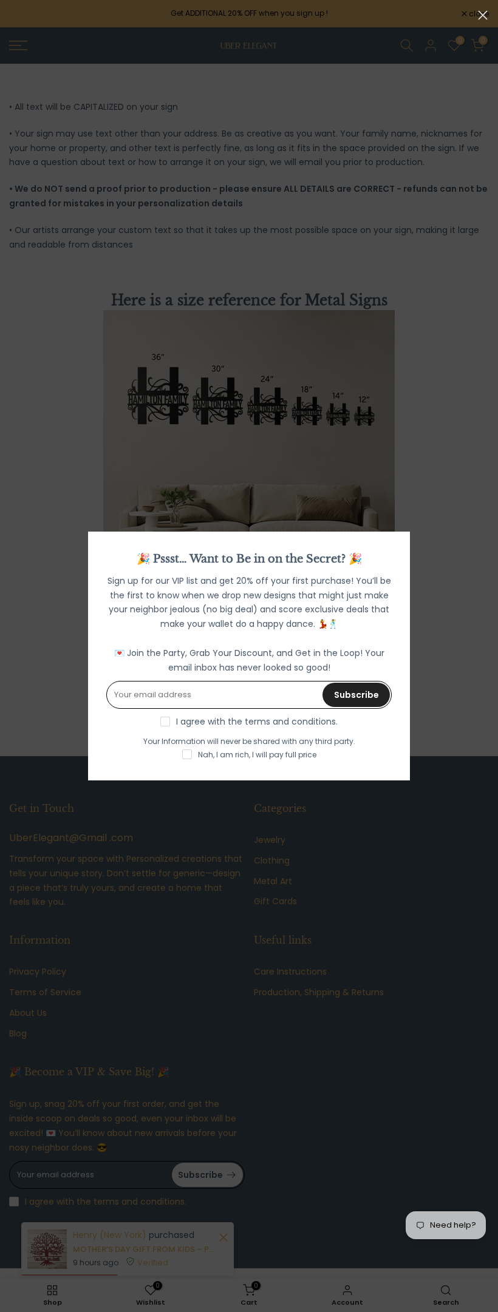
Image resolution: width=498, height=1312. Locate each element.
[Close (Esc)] (483, 15)
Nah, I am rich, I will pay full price (257, 754)
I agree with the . (257, 721)
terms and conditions (290, 721)
